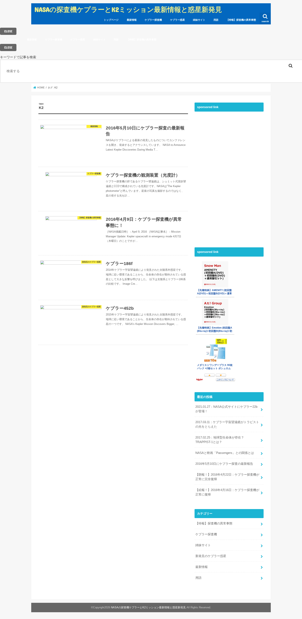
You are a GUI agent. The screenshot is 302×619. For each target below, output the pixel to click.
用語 (215, 19)
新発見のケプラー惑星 (210, 556)
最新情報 (132, 19)
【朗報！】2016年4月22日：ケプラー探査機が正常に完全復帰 (227, 477)
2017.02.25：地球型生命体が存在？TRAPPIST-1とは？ (219, 440)
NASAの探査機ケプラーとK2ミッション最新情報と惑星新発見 (128, 9)
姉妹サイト (199, 19)
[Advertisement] (225, 175)
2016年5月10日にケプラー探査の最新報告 (224, 463)
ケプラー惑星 (177, 19)
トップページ (111, 19)
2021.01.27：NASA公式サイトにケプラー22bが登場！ (226, 409)
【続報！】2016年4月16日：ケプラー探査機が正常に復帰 (227, 492)
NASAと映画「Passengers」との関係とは (224, 453)
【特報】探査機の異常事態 (241, 19)
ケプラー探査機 (153, 19)
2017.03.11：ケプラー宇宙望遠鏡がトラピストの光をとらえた (227, 424)
